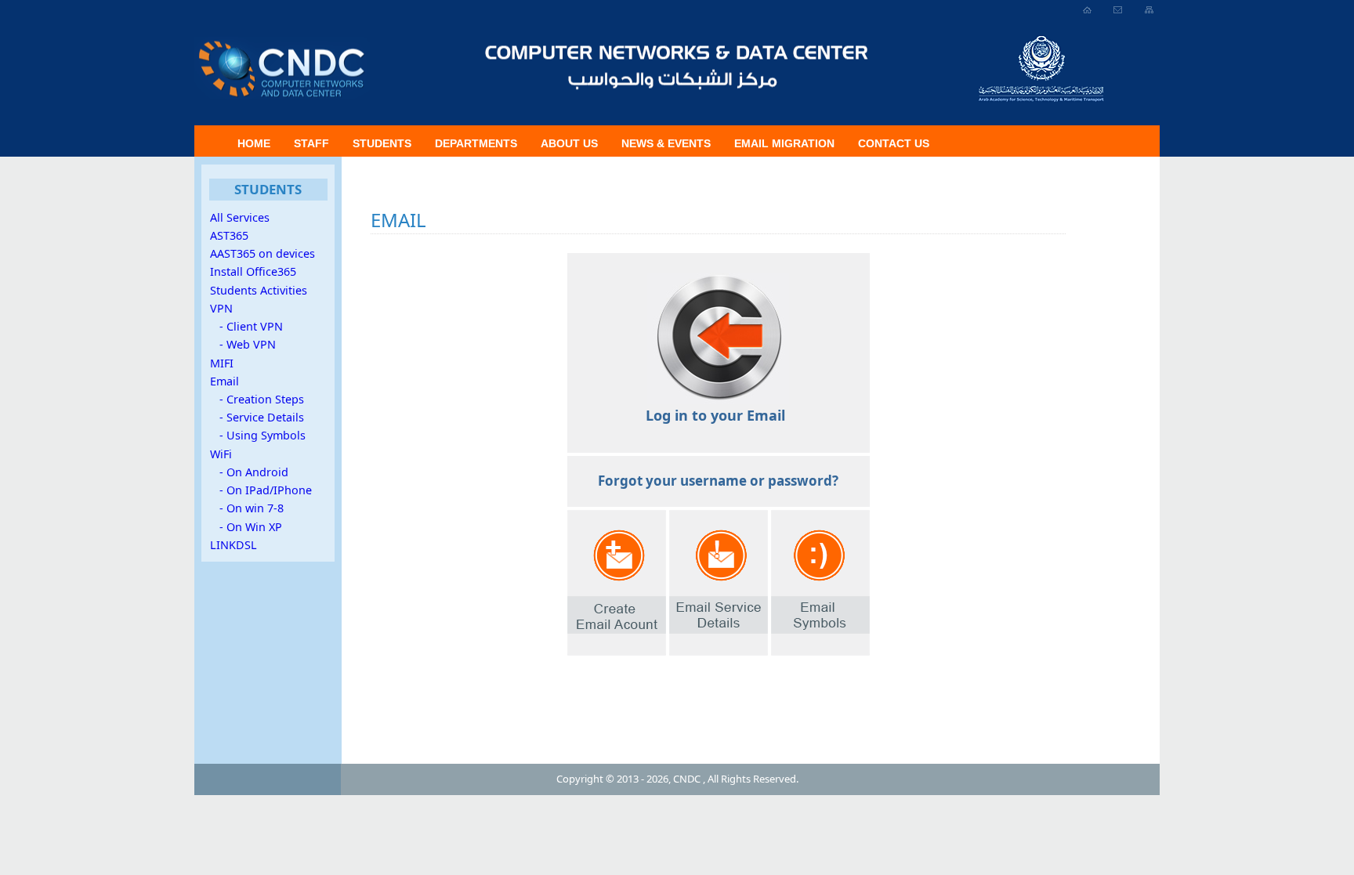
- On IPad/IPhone (261, 490)
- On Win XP (246, 526)
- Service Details (257, 417)
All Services (240, 217)
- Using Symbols (258, 435)
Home (253, 143)
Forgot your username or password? (718, 481)
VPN (221, 308)
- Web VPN (243, 344)
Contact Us (893, 143)
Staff (311, 143)
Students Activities (258, 290)
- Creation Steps (257, 399)
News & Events (666, 143)
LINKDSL (233, 544)
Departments (476, 143)
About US (569, 143)
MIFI (222, 363)
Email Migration (784, 143)
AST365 (229, 235)
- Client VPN (246, 326)
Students (382, 143)
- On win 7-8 (247, 508)
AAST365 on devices (262, 253)
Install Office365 (253, 271)
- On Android (249, 472)
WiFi (221, 454)
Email (224, 381)
